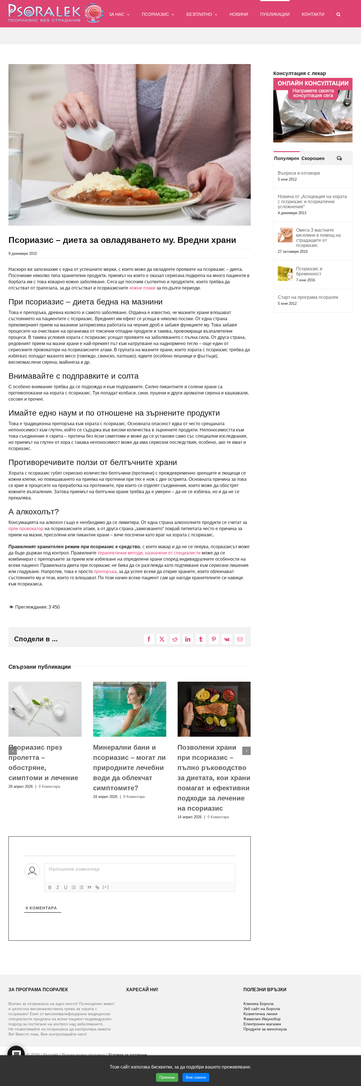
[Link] (97, 887)
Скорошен (313, 158)
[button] (338, 13)
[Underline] (66, 887)
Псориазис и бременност (309, 271)
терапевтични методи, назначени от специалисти (149, 552)
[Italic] (58, 887)
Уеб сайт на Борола (261, 1008)
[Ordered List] (74, 887)
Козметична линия (260, 1014)
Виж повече (196, 1077)
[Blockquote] (89, 887)
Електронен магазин (262, 1024)
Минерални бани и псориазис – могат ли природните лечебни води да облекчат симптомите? (44, 767)
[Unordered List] (81, 887)
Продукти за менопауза (265, 1029)
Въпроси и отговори (299, 173)
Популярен (286, 158)
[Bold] (50, 887)
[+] (106, 887)
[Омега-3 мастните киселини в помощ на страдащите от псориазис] (285, 230)
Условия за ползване (127, 1054)
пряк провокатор (25, 528)
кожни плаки (142, 288)
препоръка (105, 571)
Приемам (167, 1077)
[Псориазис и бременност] (285, 269)
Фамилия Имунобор (262, 1019)
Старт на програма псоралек (308, 297)
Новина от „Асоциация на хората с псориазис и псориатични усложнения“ (312, 201)
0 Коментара (49, 797)
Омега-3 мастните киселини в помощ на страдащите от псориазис (318, 238)
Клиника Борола (258, 1003)
